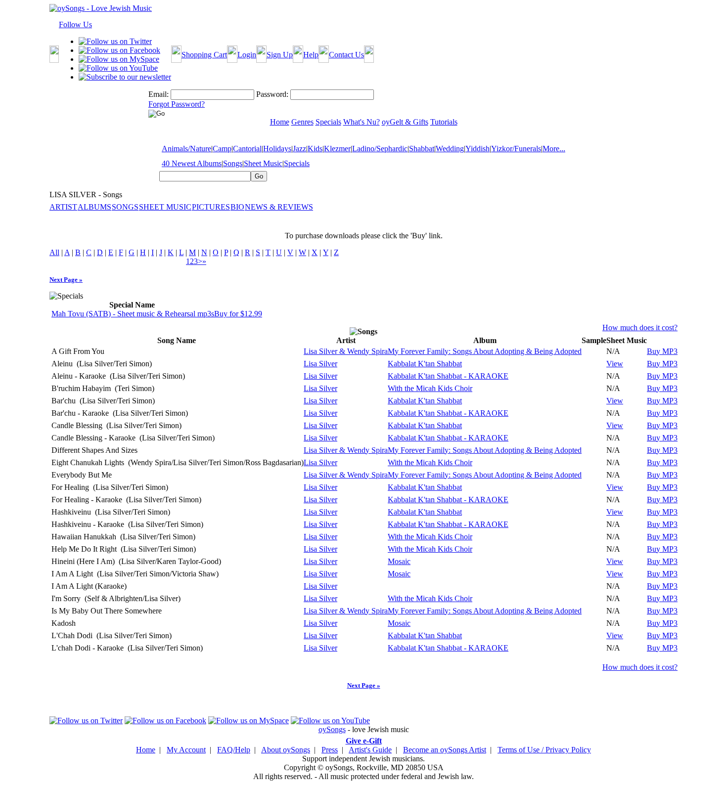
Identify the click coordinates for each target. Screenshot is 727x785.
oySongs (332, 729)
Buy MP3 (662, 351)
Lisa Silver (320, 363)
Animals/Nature (186, 148)
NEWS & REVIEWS (279, 207)
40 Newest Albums (192, 163)
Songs (232, 163)
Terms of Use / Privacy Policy (544, 749)
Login (246, 54)
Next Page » (66, 279)
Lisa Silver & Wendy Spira (346, 351)
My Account (186, 749)
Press (329, 749)
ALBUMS (94, 207)
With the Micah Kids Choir (430, 388)
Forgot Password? (176, 104)
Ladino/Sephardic (380, 148)
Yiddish (477, 148)
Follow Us (75, 24)
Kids (315, 148)
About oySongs (285, 749)
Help (310, 54)
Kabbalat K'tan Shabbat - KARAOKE (448, 376)
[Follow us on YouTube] (118, 68)
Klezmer (337, 148)
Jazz (299, 148)
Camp (222, 148)
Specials (297, 163)
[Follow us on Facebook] (119, 50)
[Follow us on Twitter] (115, 41)
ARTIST (63, 207)
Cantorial (247, 148)
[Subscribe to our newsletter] (125, 77)
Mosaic (399, 561)
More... (554, 148)
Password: (272, 94)
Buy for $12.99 (238, 313)
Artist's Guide (370, 749)
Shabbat (421, 148)
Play (588, 351)
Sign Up (280, 54)
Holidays (277, 148)
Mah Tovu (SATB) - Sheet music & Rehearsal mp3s (132, 313)
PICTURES (211, 207)
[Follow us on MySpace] (119, 59)
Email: (158, 94)
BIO (237, 207)
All (54, 252)
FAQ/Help (233, 749)
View (614, 363)
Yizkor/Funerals (516, 148)
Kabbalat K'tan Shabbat (425, 363)
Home (145, 749)
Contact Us (346, 54)
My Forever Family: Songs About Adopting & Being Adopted (485, 351)
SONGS (125, 207)
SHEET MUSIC (165, 207)
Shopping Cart (204, 54)
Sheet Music (263, 163)
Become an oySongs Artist (444, 749)
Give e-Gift (364, 741)
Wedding (450, 148)
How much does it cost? (640, 327)
